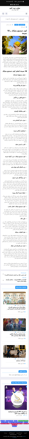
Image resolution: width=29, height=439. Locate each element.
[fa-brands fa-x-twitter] (16, 4)
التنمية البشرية (22, 24)
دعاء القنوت (14, 425)
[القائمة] (26, 13)
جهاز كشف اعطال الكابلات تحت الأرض (16, 421)
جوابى (16, 24)
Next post (24, 277)
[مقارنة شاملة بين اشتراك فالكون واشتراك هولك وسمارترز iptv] (14, 324)
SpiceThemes (15, 436)
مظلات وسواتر (26, 422)
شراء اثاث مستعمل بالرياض (23, 420)
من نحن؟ (5, 432)
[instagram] (12, 4)
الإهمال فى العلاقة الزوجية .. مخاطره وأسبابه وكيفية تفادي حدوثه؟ (16, 280)
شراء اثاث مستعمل (20, 360)
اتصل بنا (19, 433)
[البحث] (6, 14)
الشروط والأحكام (11, 432)
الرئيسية (25, 432)
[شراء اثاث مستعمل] (14, 351)
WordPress (24, 435)
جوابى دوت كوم (9, 24)
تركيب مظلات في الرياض (5, 422)
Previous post (23, 272)
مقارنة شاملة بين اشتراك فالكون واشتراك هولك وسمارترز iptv (17, 334)
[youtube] (11, 4)
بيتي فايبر (16, 420)
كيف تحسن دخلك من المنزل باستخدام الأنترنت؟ (15, 275)
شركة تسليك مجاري (5, 421)
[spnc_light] (3, 13)
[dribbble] (14, 4)
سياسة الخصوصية (19, 432)
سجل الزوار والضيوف (13, 433)
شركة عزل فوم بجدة (9, 420)
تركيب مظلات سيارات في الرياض (16, 422)
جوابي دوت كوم (15, 8)
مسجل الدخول (18, 374)
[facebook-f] (18, 4)
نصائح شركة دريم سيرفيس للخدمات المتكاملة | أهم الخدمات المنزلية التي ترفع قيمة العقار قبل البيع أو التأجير (16, 308)
